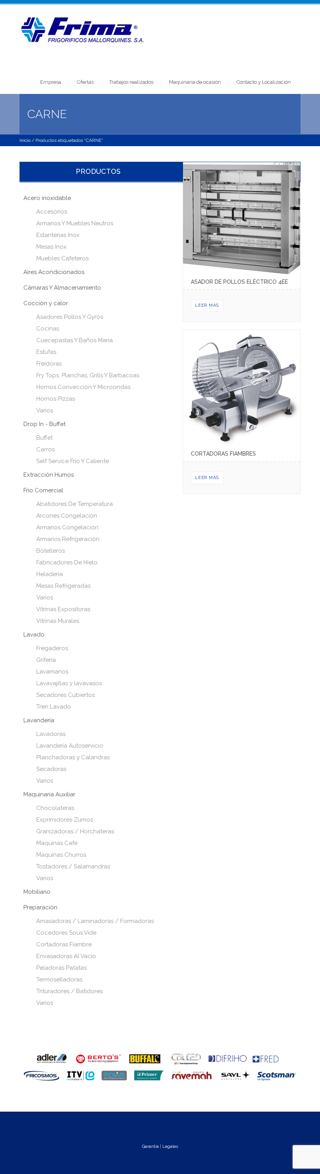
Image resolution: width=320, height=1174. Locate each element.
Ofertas (85, 82)
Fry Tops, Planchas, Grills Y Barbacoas (87, 375)
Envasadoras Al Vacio (66, 956)
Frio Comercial (43, 490)
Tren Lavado (53, 706)
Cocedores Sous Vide (66, 932)
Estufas (46, 351)
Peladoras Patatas (61, 967)
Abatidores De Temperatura (74, 503)
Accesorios (51, 211)
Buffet (44, 437)
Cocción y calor (45, 303)
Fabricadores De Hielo (67, 562)
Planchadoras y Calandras (73, 757)
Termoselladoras (59, 979)
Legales (170, 1146)
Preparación (40, 907)
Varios (44, 410)
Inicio (25, 140)
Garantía (150, 1146)
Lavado (33, 634)
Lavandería (38, 720)
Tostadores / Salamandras (73, 866)
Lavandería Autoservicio (69, 745)
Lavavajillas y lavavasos (69, 683)
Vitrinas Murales (57, 620)
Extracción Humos (48, 474)
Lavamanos (52, 671)
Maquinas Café (57, 843)
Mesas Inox (51, 246)
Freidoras (49, 363)
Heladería (49, 574)
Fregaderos (52, 648)
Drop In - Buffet (44, 424)
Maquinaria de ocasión (195, 82)
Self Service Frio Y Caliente (72, 461)
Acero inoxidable (47, 198)
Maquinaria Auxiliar (49, 794)
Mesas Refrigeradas (63, 585)
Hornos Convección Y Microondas (83, 387)
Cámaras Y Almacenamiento (62, 287)
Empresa (50, 82)
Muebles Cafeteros (62, 258)
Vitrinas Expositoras (63, 609)
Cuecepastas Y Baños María (74, 340)
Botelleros (50, 550)
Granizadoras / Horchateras (75, 831)
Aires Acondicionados (53, 272)
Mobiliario (36, 891)
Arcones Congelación (66, 515)
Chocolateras (55, 808)
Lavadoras (51, 733)
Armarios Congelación (67, 527)
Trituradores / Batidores (69, 991)
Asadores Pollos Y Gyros (69, 316)
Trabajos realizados (131, 82)
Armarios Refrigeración (68, 539)
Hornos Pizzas (55, 398)
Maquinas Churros (61, 854)
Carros (45, 449)
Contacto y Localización (263, 82)
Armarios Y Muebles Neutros (74, 223)
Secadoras (51, 769)
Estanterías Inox (58, 235)
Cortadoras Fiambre (64, 944)
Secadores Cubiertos (65, 694)
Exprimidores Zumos (64, 819)
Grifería (46, 659)
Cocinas (47, 328)
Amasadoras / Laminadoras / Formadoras (95, 921)
